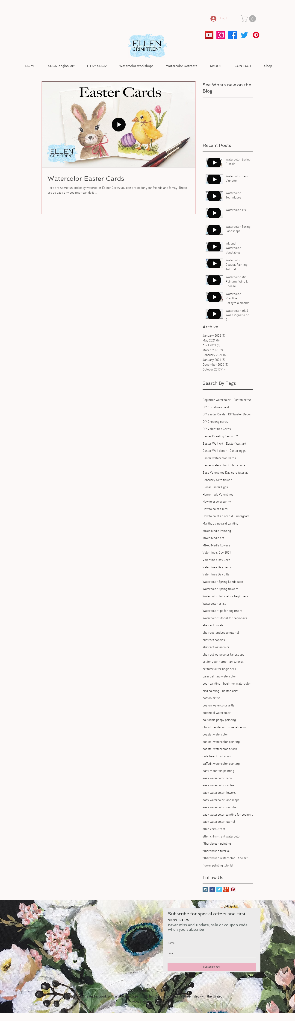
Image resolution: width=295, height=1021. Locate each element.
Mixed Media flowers (216, 546)
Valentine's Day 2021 (217, 553)
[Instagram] (220, 35)
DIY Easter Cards (214, 415)
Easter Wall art (236, 444)
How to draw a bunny (217, 502)
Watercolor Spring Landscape (223, 582)
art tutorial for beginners (219, 669)
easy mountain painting (218, 771)
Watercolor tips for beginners (222, 611)
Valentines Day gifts (216, 575)
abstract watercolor (216, 647)
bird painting (211, 691)
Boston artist (242, 400)
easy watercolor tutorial (219, 822)
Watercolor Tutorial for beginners (225, 596)
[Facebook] (232, 35)
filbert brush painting (217, 844)
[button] (249, 18)
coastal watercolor (215, 735)
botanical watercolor (217, 713)
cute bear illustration (217, 756)
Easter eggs (238, 451)
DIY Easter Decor (239, 415)
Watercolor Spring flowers (221, 589)
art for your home (215, 662)
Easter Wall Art (213, 444)
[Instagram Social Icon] (205, 889)
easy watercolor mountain (220, 807)
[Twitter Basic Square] (219, 889)
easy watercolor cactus (218, 786)
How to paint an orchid (218, 516)
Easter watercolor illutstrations (224, 465)
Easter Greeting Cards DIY (220, 436)
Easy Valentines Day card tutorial (225, 473)
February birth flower (217, 480)
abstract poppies (214, 640)
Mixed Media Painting (217, 531)
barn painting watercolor (219, 677)
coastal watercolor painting (221, 742)
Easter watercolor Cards (219, 458)
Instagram (243, 516)
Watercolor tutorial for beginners (225, 618)
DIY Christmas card (216, 407)
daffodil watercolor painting (221, 764)
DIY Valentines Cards (217, 429)
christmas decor (214, 727)
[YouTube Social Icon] (209, 35)
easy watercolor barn (217, 778)
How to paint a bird (215, 509)
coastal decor (237, 727)
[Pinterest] (256, 35)
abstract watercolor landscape (223, 655)
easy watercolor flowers (219, 793)
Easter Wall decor (215, 451)
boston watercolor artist (219, 706)
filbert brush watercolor (219, 858)
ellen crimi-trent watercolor (222, 837)
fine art (243, 858)
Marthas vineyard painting (220, 524)
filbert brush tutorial (216, 851)
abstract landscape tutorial (221, 633)
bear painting (211, 684)
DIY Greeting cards (215, 422)
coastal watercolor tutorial (221, 749)
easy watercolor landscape (221, 800)
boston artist (211, 698)
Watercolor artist (214, 604)
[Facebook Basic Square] (212, 889)
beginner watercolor (237, 684)
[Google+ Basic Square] (226, 889)
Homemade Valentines (218, 495)
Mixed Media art (213, 538)
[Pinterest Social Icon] (233, 889)
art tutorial (236, 662)
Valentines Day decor (217, 567)
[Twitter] (244, 35)
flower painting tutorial (218, 866)
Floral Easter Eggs (215, 487)
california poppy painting (219, 720)
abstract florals (213, 625)
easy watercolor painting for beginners (228, 815)
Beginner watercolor (217, 400)
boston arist (230, 691)
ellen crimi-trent (214, 829)
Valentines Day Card (216, 560)
